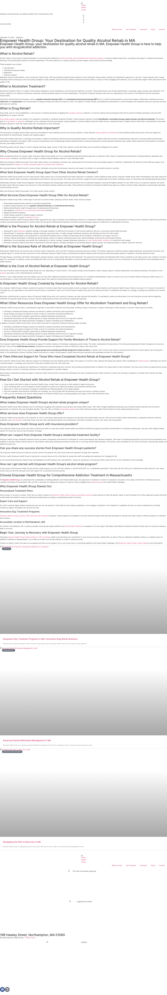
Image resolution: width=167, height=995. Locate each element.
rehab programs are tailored (106, 133)
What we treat (117, 29)
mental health (5, 158)
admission (21, 231)
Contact (162, 29)
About (153, 29)
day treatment (17, 420)
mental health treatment (74, 526)
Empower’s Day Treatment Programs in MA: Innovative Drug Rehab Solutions (40, 639)
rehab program (143, 361)
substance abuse (75, 113)
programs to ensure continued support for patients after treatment (38, 164)
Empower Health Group (11, 480)
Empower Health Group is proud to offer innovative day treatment (24, 516)
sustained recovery (32, 217)
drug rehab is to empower (15, 121)
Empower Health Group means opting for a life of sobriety (28, 537)
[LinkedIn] (7, 989)
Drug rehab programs (8, 119)
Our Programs (131, 29)
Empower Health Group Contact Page (133, 543)
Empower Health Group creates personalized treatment (72, 495)
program (3, 273)
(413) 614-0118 (5, 24)
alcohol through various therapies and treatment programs (82, 58)
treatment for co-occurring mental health (30, 210)
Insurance (143, 29)
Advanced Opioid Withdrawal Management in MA (27, 740)
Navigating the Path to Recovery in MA (22, 842)
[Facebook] (2, 989)
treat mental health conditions (99, 240)
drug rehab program (67, 409)
